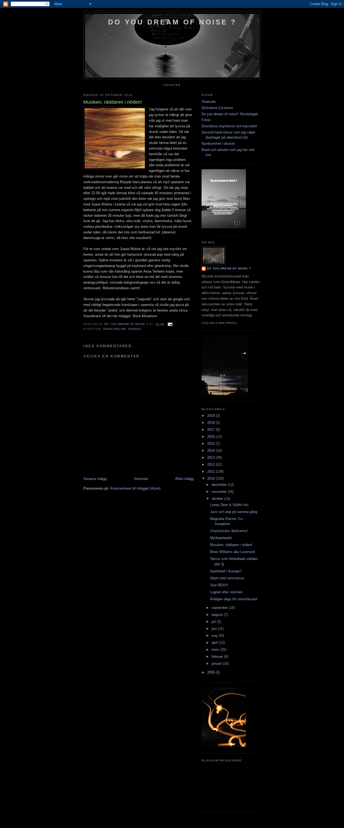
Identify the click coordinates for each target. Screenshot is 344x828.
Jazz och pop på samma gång (233, 512)
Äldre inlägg (184, 479)
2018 (211, 423)
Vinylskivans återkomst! (229, 531)
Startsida (141, 479)
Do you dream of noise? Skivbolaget (230, 114)
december (220, 485)
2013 (211, 457)
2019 (211, 416)
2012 (211, 464)
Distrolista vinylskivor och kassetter (229, 126)
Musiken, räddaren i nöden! (231, 545)
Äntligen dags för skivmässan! (233, 599)
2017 (211, 430)
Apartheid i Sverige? (226, 571)
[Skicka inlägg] (170, 324)
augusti (218, 615)
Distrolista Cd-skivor (217, 108)
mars (216, 650)
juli (214, 622)
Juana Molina (114, 328)
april (215, 643)
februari (218, 657)
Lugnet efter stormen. (226, 592)
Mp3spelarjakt (221, 538)
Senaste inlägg (94, 479)
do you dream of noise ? (172, 22)
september (220, 608)
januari (217, 663)
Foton (206, 120)
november (220, 492)
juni (215, 629)
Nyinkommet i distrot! (218, 144)
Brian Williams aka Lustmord (232, 552)
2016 (211, 437)
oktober (218, 499)
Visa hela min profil (219, 322)
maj (215, 636)
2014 (211, 451)
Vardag (134, 328)
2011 (211, 471)
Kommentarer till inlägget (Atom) (135, 488)
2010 (211, 478)
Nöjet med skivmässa (227, 578)
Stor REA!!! (219, 585)
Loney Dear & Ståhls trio (229, 505)
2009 (211, 672)
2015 (211, 444)
